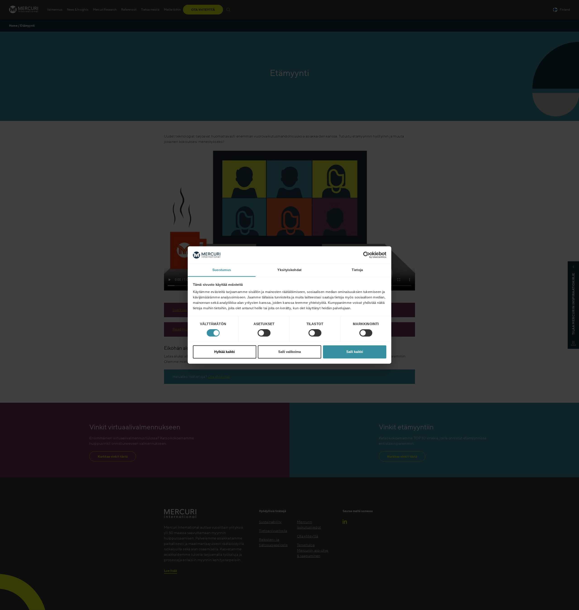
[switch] (264, 333)
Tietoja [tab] (357, 270)
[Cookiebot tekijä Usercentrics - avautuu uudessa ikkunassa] (366, 255)
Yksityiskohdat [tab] (289, 270)
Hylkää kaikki (224, 352)
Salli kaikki (354, 352)
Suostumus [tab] (221, 270)
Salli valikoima (289, 352)
